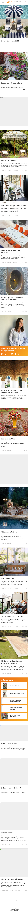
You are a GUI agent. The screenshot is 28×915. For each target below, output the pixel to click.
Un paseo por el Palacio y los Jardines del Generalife (11, 391)
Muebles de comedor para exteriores (10, 251)
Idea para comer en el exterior (12, 879)
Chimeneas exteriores (9, 532)
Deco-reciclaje (5, 890)
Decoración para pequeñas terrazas (13, 205)
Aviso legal (14, 908)
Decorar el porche (7, 578)
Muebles (15, 262)
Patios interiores (7, 833)
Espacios (10, 48)
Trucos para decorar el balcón (12, 616)
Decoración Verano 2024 (10, 41)
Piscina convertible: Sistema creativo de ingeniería (11, 662)
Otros (8, 404)
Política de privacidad (14, 909)
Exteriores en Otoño (8, 439)
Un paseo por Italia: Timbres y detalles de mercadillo (12, 298)
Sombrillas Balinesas (8, 160)
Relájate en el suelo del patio (11, 788)
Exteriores (15, 48)
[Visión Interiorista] (14, 2)
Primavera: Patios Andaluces (11, 83)
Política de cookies (14, 910)
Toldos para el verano (9, 744)
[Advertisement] (14, 112)
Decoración (4, 48)
